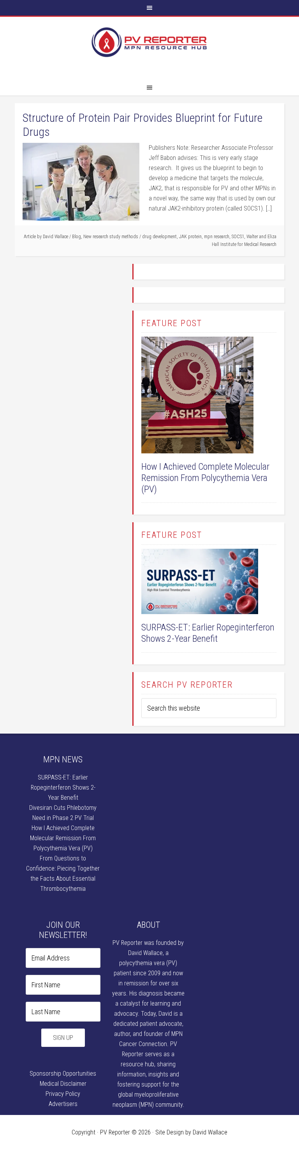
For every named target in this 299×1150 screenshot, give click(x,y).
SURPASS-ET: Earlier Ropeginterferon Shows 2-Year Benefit (207, 633)
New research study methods (110, 236)
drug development (159, 236)
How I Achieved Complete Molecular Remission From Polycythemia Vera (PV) (205, 478)
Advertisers (63, 1104)
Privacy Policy (63, 1093)
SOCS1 (238, 236)
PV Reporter (149, 50)
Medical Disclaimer (63, 1083)
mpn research (216, 236)
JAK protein (190, 236)
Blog (76, 236)
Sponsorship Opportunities (63, 1073)
